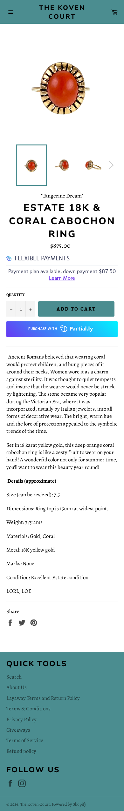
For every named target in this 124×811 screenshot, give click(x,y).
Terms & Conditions (28, 708)
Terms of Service (24, 740)
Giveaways (18, 730)
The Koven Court (62, 11)
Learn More (62, 278)
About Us (16, 687)
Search (14, 676)
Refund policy (21, 751)
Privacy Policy (21, 719)
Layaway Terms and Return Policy (43, 698)
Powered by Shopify (69, 804)
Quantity (15, 294)
